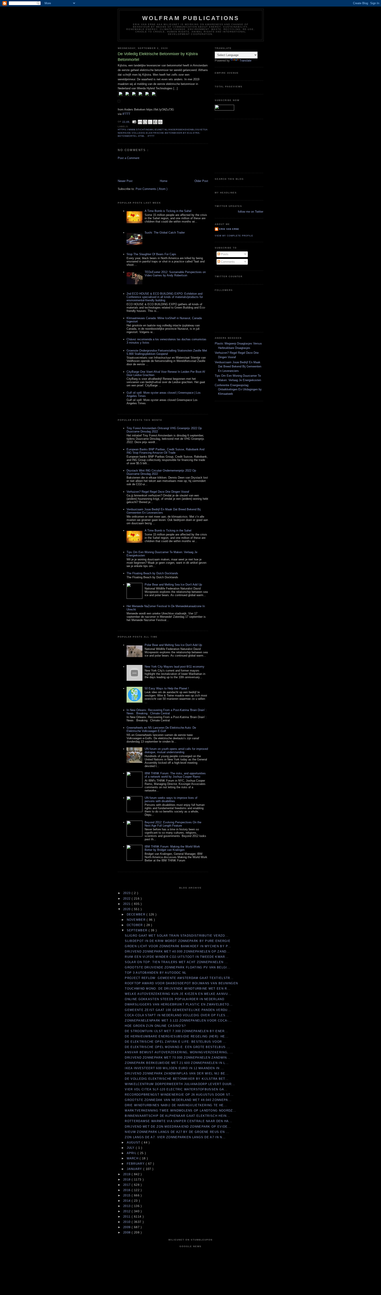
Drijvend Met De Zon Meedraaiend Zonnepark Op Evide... (178, 1126)
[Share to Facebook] (155, 122)
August (134, 1142)
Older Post (201, 181)
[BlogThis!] (145, 122)
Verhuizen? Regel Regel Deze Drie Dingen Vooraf (158, 491)
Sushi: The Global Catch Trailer (165, 232)
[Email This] (140, 122)
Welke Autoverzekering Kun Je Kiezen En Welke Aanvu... (178, 994)
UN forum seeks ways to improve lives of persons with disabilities (171, 799)
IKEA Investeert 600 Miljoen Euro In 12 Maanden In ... (174, 1068)
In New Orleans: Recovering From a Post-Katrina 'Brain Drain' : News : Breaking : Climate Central (167, 711)
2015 (127, 1195)
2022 (127, 898)
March (133, 1158)
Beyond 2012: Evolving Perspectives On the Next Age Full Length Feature (173, 824)
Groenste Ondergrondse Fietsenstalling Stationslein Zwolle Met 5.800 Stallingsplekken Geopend (167, 352)
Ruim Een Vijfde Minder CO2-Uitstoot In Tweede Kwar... (176, 956)
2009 (127, 1227)
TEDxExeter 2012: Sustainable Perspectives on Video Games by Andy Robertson (175, 273)
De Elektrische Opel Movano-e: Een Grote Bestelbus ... (177, 1047)
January (135, 1169)
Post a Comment (128, 158)
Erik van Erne (229, 229)
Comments (227, 261)
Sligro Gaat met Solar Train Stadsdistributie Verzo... (176, 935)
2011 (127, 1216)
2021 (127, 904)
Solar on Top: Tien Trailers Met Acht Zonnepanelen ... (176, 962)
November (137, 919)
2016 (127, 1190)
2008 (127, 1232)
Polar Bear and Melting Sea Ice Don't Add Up (173, 584)
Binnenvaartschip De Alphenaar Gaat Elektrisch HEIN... (177, 1115)
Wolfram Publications (190, 18)
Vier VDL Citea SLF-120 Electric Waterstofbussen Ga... (176, 1089)
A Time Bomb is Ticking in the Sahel (168, 211)
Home (163, 181)
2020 (127, 909)
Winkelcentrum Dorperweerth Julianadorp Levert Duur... (180, 1084)
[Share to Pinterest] (160, 122)
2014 (127, 1200)
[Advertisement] (143, 169)
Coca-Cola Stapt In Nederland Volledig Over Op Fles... (177, 1015)
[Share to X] (150, 122)
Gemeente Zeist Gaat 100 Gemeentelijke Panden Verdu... (178, 1010)
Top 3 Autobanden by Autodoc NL (155, 972)
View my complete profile (234, 235)
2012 (127, 1211)
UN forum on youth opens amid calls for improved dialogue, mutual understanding (176, 750)
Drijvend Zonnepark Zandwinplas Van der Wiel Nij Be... (177, 1073)
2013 (127, 1206)
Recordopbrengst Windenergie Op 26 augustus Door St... (179, 1094)
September (138, 930)
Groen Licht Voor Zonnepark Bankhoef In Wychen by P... (178, 946)
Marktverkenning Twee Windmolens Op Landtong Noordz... (180, 1110)
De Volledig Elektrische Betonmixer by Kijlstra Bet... (176, 1078)
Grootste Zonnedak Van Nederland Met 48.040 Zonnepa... (178, 1100)
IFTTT (126, 114)
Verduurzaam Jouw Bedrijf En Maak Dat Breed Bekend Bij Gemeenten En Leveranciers (238, 366)
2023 (127, 893)
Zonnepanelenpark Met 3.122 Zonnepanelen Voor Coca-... (178, 1020)
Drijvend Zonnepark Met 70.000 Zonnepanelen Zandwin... (177, 1057)
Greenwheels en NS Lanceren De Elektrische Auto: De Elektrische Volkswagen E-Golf (161, 729)
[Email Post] (134, 121)
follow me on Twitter (250, 211)
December (137, 914)
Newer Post (125, 181)
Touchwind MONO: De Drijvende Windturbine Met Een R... (177, 988)
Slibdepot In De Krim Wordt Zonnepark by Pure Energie (177, 941)
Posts (224, 254)
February (136, 1163)
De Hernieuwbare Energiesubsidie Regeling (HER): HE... (176, 1036)
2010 (127, 1222)
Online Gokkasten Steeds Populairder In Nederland (174, 999)
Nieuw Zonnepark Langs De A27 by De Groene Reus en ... (177, 1132)
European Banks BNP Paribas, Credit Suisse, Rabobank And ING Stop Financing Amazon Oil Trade (165, 451)
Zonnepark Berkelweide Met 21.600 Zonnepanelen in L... (177, 1063)
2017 (127, 1184)
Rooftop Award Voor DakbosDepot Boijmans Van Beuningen (181, 983)
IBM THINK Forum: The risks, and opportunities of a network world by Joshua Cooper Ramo (175, 775)
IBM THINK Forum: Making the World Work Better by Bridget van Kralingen (172, 848)
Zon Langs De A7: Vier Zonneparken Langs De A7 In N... (175, 1137)
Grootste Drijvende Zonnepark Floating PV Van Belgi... (177, 967)
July (131, 1147)
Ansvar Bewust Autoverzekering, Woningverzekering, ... (179, 1052)
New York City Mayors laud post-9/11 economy (174, 666)
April (132, 1153)
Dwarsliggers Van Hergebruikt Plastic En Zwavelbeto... (179, 1004)
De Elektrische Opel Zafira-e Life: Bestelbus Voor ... (175, 1041)
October (135, 925)
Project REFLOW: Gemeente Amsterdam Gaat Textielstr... (179, 978)
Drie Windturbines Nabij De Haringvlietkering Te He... (176, 1105)
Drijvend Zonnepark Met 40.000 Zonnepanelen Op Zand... (177, 951)
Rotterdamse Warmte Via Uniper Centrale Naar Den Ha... (178, 1121)
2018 (127, 1179)
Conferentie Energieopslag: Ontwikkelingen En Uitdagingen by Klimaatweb (238, 389)
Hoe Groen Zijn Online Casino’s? (156, 1025)
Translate (245, 60)
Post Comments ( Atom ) (151, 189)
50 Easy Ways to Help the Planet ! (167, 688)
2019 (127, 1174)
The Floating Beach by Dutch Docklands (152, 573)
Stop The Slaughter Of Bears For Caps (151, 254)
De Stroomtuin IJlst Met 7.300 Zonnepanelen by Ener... (176, 1031)
